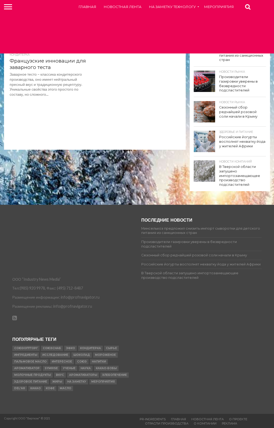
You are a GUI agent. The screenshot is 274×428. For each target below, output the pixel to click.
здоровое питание (30, 381)
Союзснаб (52, 348)
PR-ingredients (153, 419)
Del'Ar (19, 388)
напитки (99, 361)
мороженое (105, 355)
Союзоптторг (26, 348)
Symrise (51, 368)
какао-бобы (106, 368)
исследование (55, 355)
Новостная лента (123, 7)
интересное (62, 361)
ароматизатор (27, 368)
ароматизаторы (83, 375)
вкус (60, 375)
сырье (111, 348)
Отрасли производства (166, 423)
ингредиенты (25, 355)
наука (86, 368)
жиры (57, 381)
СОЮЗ (82, 361)
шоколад (81, 355)
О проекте (238, 419)
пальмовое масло (30, 361)
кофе (50, 388)
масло (65, 388)
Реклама (229, 423)
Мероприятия (219, 7)
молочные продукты (32, 375)
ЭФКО (70, 348)
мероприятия (103, 381)
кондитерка (90, 348)
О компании (205, 423)
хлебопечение (114, 375)
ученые (69, 368)
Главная (87, 7)
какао (35, 388)
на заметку (76, 381)
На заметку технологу (172, 7)
